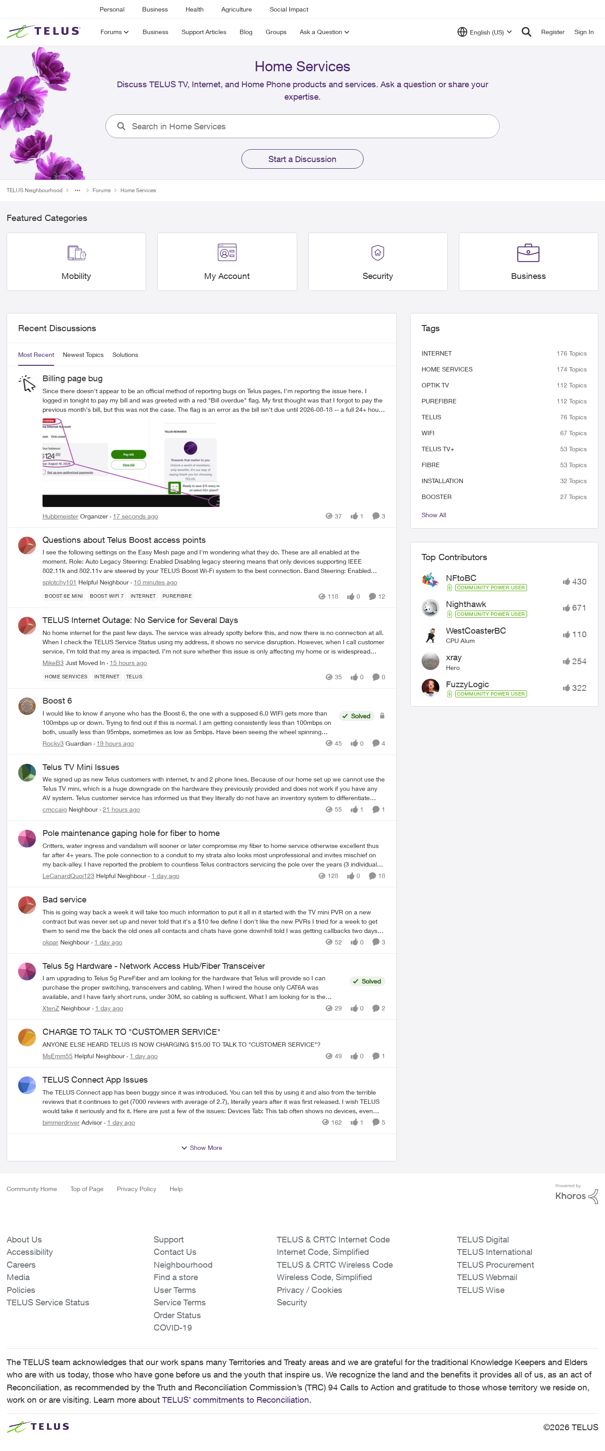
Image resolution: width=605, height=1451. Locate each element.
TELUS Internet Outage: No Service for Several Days (140, 620)
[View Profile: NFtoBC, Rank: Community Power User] (430, 581)
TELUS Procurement (495, 1264)
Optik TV (435, 385)
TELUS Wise (480, 1290)
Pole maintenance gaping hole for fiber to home (131, 833)
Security (292, 1302)
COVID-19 (173, 1327)
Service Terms (180, 1302)
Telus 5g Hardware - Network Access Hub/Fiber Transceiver (154, 966)
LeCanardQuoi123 (68, 875)
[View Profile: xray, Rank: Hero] (430, 661)
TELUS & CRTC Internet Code (333, 1239)
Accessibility (30, 1252)
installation (442, 480)
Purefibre (439, 401)
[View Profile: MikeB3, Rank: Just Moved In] (27, 626)
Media (18, 1277)
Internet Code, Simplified (323, 1252)
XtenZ (51, 1008)
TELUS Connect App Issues (95, 1079)
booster (437, 496)
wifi (428, 433)
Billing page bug (73, 378)
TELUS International (494, 1252)
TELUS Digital (483, 1239)
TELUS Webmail (487, 1277)
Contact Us (175, 1252)
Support (169, 1239)
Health (195, 9)
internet (437, 353)
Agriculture (236, 9)
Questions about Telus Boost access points (124, 540)
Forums (102, 190)
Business (155, 9)
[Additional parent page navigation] (77, 190)
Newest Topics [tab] (83, 354)
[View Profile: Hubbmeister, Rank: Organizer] (27, 384)
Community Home (32, 1188)
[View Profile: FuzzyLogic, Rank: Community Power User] (430, 687)
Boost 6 (57, 700)
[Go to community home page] (45, 32)
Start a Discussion (302, 159)
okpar (50, 942)
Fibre (431, 464)
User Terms (175, 1290)
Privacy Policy (136, 1188)
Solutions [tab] (125, 354)
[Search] (526, 32)
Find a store (176, 1277)
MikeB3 (53, 662)
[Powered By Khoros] (577, 1194)
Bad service (64, 899)
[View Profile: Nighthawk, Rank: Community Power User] (430, 608)
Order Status (177, 1315)
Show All (434, 514)
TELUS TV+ (438, 449)
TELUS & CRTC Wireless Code (335, 1264)
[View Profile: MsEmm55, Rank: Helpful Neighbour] (27, 1037)
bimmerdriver (61, 1122)
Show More (206, 1147)
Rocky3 (53, 743)
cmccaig (55, 809)
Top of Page (87, 1188)
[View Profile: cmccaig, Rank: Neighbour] (27, 773)
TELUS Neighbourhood (34, 190)
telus (431, 417)
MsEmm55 (58, 1056)
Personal (112, 9)
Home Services (447, 369)
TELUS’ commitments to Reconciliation (235, 1400)
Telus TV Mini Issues (81, 767)
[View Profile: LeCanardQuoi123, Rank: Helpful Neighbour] (27, 838)
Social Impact (289, 9)
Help (176, 1188)
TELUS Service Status (48, 1302)
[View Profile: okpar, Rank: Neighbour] (27, 905)
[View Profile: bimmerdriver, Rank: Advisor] (27, 1085)
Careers (21, 1264)
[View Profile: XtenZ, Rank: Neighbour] (27, 971)
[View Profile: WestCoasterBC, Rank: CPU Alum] (430, 634)
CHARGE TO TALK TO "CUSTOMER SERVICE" (132, 1032)
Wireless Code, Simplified (324, 1277)
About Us (24, 1239)
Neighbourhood (183, 1264)
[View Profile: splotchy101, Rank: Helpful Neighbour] (27, 545)
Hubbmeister (60, 516)
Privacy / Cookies (309, 1290)
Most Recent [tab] (36, 354)
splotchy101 (60, 582)
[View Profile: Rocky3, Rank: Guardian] (27, 706)
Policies (21, 1290)
